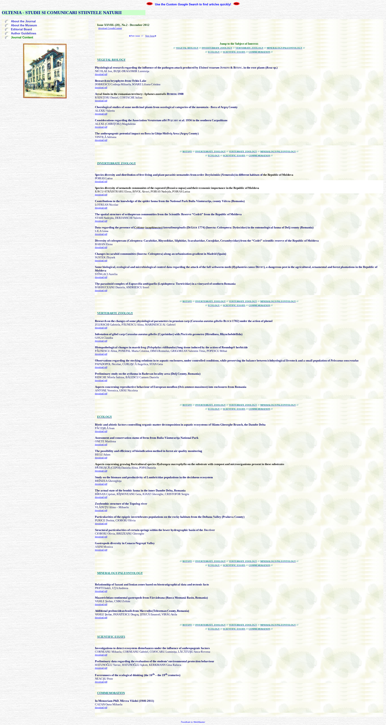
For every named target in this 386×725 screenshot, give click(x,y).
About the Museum (24, 25)
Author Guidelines (23, 33)
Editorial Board (21, 29)
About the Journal (23, 21)
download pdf (101, 74)
